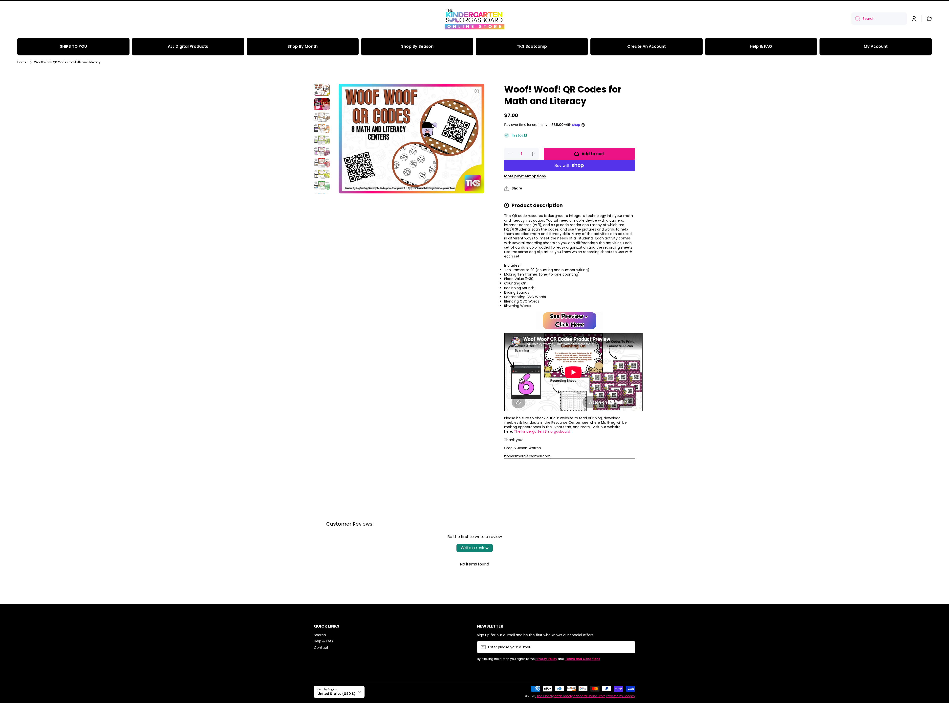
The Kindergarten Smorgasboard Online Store (571, 696)
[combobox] (879, 18)
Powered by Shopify (620, 696)
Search (320, 635)
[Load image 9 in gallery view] (322, 185)
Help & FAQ (323, 641)
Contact (321, 647)
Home (21, 62)
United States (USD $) (336, 693)
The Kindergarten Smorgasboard (542, 431)
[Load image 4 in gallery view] (322, 128)
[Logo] (474, 18)
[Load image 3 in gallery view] (322, 117)
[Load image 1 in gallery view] (322, 90)
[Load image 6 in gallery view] (322, 151)
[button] (929, 18)
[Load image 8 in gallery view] (322, 174)
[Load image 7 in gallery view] (322, 162)
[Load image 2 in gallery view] (322, 104)
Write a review (475, 548)
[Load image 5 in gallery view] (322, 140)
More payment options (525, 176)
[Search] (855, 18)
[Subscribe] (629, 647)
